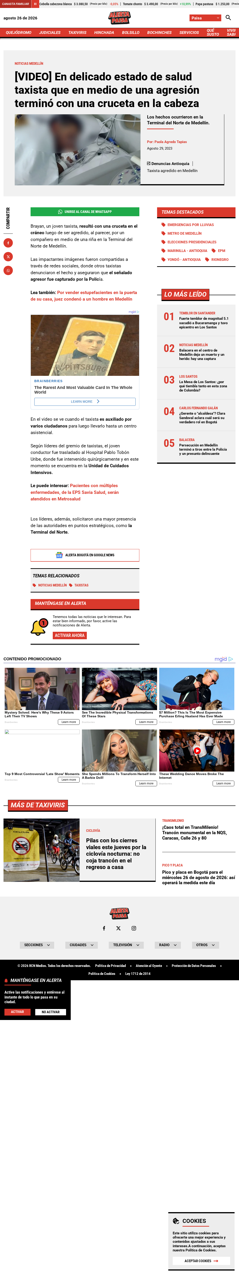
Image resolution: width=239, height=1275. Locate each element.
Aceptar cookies (198, 1261)
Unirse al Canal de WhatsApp (88, 212)
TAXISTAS (81, 585)
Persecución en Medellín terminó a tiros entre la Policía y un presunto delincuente (203, 449)
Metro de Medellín (185, 233)
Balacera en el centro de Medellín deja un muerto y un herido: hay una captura (201, 354)
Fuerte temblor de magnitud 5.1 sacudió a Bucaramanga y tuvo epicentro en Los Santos (204, 322)
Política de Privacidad (110, 966)
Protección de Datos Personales (194, 966)
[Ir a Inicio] (119, 18)
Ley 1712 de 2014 (138, 974)
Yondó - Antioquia (184, 260)
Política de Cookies (201, 1250)
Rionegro (219, 260)
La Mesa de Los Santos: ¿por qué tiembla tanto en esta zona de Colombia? (203, 386)
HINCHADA (104, 32)
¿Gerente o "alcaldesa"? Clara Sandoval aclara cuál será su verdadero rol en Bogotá (202, 417)
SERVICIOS (189, 32)
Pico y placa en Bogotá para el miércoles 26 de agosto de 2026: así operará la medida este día (198, 877)
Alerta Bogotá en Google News (89, 555)
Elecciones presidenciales (192, 242)
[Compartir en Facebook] (8, 243)
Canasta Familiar (15, 4)
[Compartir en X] (8, 256)
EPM (221, 251)
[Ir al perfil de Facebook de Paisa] (104, 928)
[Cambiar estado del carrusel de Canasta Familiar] (35, 4)
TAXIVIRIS (77, 32)
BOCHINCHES (159, 32)
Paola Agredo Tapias (171, 142)
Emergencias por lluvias (191, 225)
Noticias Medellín (52, 585)
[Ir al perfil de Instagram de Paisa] (134, 928)
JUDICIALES (49, 32)
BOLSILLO (130, 32)
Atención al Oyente (149, 966)
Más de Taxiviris (38, 805)
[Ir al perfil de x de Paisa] (118, 928)
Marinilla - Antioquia (187, 251)
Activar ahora (69, 635)
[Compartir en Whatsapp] (8, 270)
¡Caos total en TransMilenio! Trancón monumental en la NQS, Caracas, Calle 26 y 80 (194, 832)
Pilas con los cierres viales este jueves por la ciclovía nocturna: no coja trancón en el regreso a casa (116, 853)
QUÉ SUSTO (213, 32)
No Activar (51, 1012)
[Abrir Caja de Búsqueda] (228, 17)
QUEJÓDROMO (18, 32)
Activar (17, 1012)
